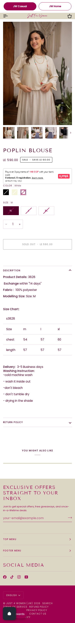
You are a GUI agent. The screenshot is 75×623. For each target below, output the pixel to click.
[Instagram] (19, 577)
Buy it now (37, 257)
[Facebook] (5, 577)
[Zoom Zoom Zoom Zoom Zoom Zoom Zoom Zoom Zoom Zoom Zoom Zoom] (37, 73)
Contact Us (37, 613)
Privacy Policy (36, 610)
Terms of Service (15, 606)
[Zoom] (10, 117)
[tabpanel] (37, 384)
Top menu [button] (9, 539)
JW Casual (20, 6)
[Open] (9, 613)
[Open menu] (9, 16)
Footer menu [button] (12, 550)
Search (47, 603)
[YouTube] (26, 577)
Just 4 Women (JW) (19, 603)
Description (11, 270)
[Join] (69, 517)
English (11, 595)
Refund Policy (39, 606)
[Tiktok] (11, 577)
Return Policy (13, 422)
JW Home (55, 6)
